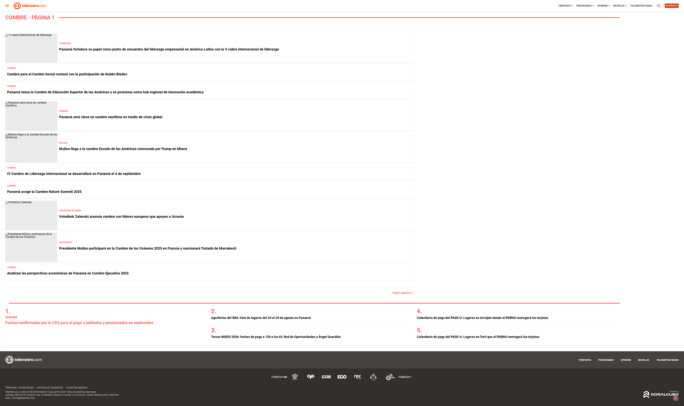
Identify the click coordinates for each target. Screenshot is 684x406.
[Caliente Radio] (373, 379)
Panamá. (64, 111)
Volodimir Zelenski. (70, 210)
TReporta (564, 5)
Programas (584, 5)
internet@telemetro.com (23, 398)
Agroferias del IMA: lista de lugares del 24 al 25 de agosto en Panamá (261, 318)
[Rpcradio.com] (358, 379)
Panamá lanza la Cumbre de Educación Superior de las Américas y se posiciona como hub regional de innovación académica (105, 92)
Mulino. (63, 143)
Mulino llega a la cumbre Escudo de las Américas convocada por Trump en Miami (123, 149)
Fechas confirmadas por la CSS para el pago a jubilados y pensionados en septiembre (79, 322)
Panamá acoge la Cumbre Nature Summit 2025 (44, 191)
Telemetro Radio (641, 5)
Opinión (602, 5)
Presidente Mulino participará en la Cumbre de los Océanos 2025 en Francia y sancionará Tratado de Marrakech (147, 248)
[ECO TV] (342, 379)
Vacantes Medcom (76, 387)
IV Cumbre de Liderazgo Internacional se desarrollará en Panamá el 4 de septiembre (74, 174)
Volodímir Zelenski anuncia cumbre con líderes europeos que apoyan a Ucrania (121, 216)
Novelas (619, 5)
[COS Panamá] (326, 379)
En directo (672, 5)
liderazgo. (65, 43)
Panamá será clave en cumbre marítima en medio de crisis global (110, 117)
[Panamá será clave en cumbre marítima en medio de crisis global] (31, 115)
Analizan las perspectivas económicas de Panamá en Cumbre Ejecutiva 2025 (68, 273)
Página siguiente (402, 293)
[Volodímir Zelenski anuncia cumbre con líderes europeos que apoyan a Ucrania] (31, 215)
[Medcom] (405, 379)
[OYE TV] (310, 379)
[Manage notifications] (675, 398)
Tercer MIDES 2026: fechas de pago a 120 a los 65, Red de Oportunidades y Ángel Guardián (276, 337)
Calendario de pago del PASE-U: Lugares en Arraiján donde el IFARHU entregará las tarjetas (482, 318)
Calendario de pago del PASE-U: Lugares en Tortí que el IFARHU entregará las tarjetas (478, 337)
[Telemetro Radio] (389, 379)
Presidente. (65, 242)
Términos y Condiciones (19, 387)
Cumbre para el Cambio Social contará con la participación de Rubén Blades (67, 74)
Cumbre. (12, 68)
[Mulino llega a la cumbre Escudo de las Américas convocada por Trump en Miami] (31, 147)
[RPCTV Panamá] (295, 379)
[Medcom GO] (279, 379)
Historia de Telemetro (49, 387)
